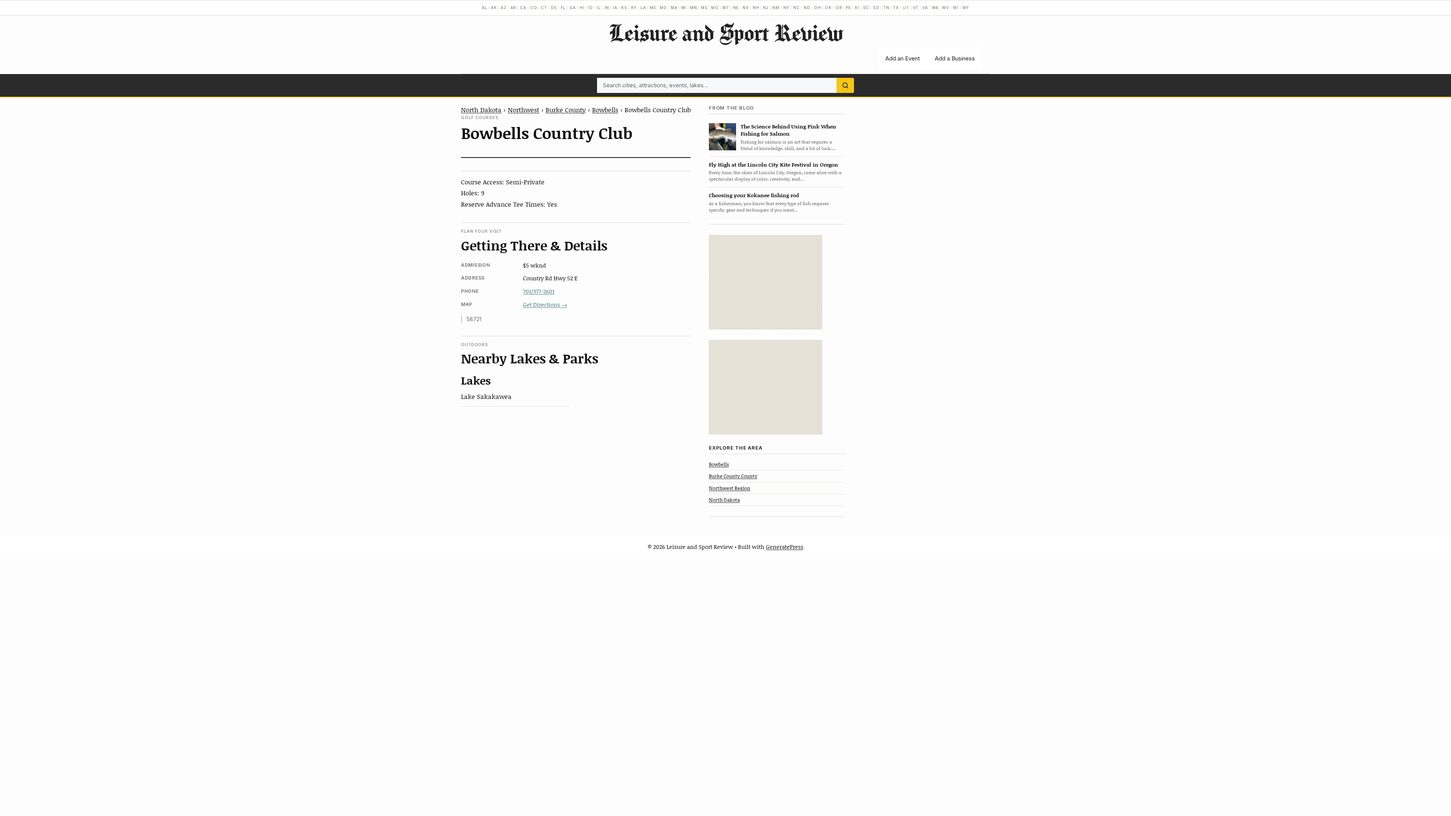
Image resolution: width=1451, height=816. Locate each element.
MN (693, 7)
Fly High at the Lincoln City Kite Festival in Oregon (773, 164)
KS (624, 7)
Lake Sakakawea (486, 396)
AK (494, 7)
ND (807, 7)
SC (866, 7)
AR (513, 7)
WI (956, 7)
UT (906, 7)
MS (704, 7)
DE (554, 7)
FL (563, 7)
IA (615, 7)
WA (935, 7)
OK (828, 7)
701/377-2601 (538, 291)
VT (916, 7)
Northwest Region (729, 488)
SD (876, 7)
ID (590, 7)
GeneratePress (784, 546)
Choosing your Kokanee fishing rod (754, 195)
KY (634, 7)
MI (684, 7)
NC (796, 7)
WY (966, 7)
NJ (766, 7)
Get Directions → (545, 304)
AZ (504, 7)
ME (653, 7)
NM (776, 7)
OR (838, 7)
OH (817, 7)
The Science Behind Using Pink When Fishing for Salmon (788, 130)
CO (533, 7)
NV (746, 7)
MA (674, 7)
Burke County (566, 109)
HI (582, 7)
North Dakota (481, 109)
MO (715, 7)
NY (786, 7)
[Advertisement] (765, 282)
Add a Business (955, 58)
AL (484, 7)
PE (848, 7)
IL (599, 7)
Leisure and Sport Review (726, 32)
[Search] (845, 85)
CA (523, 7)
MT (725, 7)
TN (886, 7)
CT (544, 7)
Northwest (523, 109)
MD (663, 7)
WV (945, 7)
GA (572, 7)
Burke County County (733, 476)
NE (736, 7)
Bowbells (605, 109)
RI (857, 7)
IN (607, 7)
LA (643, 7)
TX (896, 7)
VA (925, 7)
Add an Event (902, 58)
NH (756, 7)
